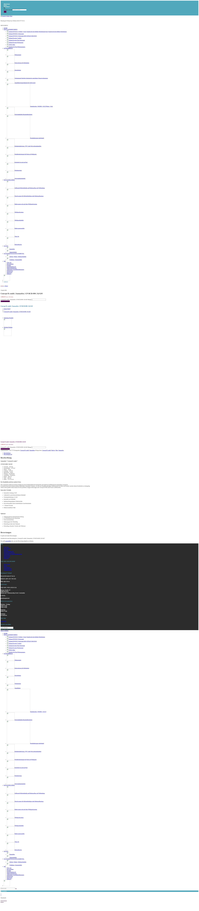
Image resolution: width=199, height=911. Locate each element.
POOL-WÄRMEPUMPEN (10, 29)
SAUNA (6, 246)
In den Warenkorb (5, 301)
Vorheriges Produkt (8, 318)
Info (5, 261)
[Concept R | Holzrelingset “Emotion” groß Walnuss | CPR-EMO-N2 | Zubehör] (8, 335)
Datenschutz (10, 271)
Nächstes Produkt (8, 327)
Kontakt (9, 265)
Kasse (5, 5)
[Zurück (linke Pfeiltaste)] (1, 902)
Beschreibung (7, 453)
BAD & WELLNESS (9, 180)
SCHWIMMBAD (8, 48)
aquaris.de (3, 621)
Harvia (53, 450)
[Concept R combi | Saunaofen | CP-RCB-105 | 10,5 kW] (8, 326)
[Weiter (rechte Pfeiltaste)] (2, 902)
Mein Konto (7, 4)
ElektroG (9, 273)
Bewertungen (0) (8, 454)
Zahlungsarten (8, 570)
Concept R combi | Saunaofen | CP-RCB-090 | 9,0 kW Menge (16, 299)
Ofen (56, 450)
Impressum (9, 272)
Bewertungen (10, 264)
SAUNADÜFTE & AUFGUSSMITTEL (14, 253)
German (5, 627)
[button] (4, 25)
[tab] (74, 453)
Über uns (9, 262)
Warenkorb (7, 6)
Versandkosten (8, 568)
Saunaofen (61, 450)
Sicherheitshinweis (11, 266)
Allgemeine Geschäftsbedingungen (15, 269)
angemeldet (8, 541)
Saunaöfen (32, 450)
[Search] (5, 12)
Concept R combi (24, 450)
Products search (8, 9)
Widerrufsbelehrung (12, 268)
